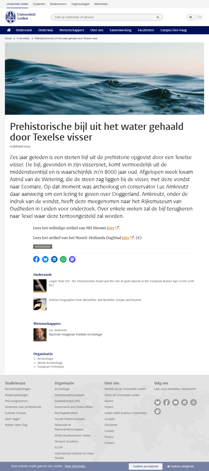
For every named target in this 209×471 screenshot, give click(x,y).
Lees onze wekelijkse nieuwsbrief (175, 389)
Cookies (109, 431)
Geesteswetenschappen (69, 395)
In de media (23, 38)
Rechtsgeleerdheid (66, 413)
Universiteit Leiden (17, 4)
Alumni (108, 401)
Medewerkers (58, 4)
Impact (108, 407)
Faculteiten (146, 30)
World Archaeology (50, 363)
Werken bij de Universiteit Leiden (125, 389)
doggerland (42, 246)
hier (110, 228)
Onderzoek (24, 30)
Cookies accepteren (145, 466)
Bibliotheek (101, 4)
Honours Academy (66, 441)
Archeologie (45, 359)
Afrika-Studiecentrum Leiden (73, 436)
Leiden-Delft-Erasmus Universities (125, 413)
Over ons (96, 30)
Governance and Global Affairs (74, 407)
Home (8, 38)
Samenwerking (120, 30)
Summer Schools (15, 413)
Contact (109, 443)
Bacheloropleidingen (17, 389)
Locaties (109, 419)
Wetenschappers (71, 30)
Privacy (108, 437)
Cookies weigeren (182, 466)
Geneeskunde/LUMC (67, 401)
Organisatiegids (80, 4)
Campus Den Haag (173, 30)
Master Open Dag (16, 425)
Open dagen (12, 419)
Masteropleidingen (16, 395)
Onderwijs (45, 30)
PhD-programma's (16, 401)
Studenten (39, 4)
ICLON (59, 447)
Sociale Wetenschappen (70, 419)
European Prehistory (51, 367)
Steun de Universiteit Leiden (122, 395)
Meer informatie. (75, 466)
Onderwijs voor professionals (23, 407)
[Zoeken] (158, 17)
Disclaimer (110, 425)
